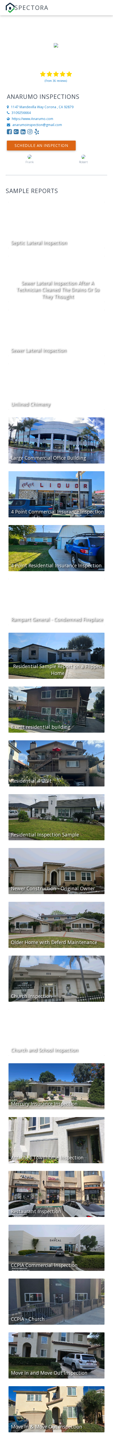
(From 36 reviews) (56, 81)
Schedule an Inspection (41, 145)
